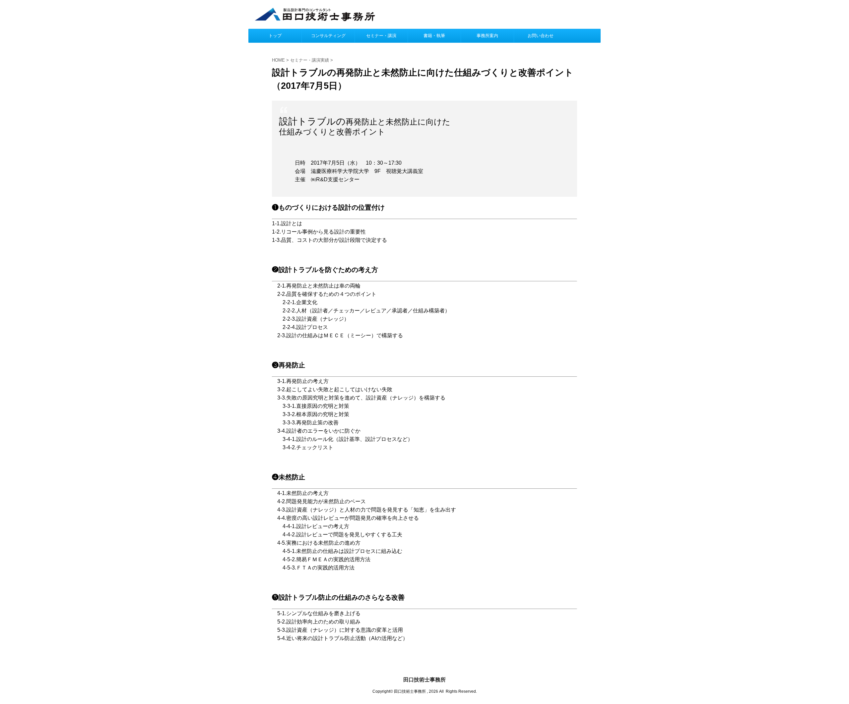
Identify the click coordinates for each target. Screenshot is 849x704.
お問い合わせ (541, 35)
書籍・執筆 (434, 35)
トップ (275, 35)
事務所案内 (487, 35)
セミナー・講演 (381, 35)
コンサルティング (328, 35)
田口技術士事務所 (424, 679)
